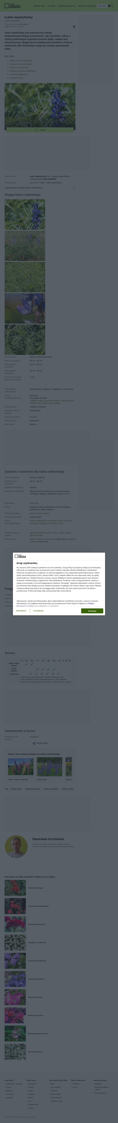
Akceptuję (92, 611)
